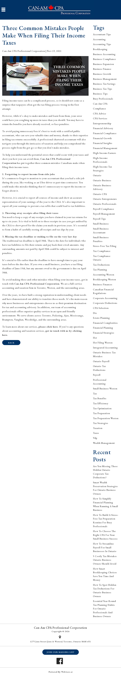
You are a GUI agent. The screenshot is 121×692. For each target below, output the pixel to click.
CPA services (100, 118)
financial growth (102, 138)
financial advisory (103, 128)
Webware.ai (67, 672)
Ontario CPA (100, 194)
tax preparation (101, 413)
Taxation (97, 428)
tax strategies (100, 423)
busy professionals (103, 98)
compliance (99, 108)
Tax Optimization (102, 408)
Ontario (97, 175)
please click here (48, 326)
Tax (95, 393)
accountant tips (102, 34)
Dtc (95, 313)
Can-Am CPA (100, 103)
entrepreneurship (102, 123)
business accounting (104, 54)
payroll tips (99, 218)
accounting (99, 39)
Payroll (96, 374)
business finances (102, 284)
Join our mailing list (60, 652)
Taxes (96, 433)
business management (105, 79)
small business (101, 223)
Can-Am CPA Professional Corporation (36, 283)
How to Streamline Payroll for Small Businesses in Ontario (104, 547)
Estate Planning (101, 317)
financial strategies (103, 332)
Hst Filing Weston (103, 342)
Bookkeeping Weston (104, 279)
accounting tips (102, 44)
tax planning (100, 269)
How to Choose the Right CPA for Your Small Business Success (105, 535)
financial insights (102, 143)
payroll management (104, 213)
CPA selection (101, 308)
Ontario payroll (101, 361)
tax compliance (101, 251)
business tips (100, 93)
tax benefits (99, 398)
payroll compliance (103, 208)
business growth (102, 74)
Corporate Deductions (105, 303)
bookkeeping (100, 49)
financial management (105, 148)
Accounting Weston (103, 274)
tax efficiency (100, 403)
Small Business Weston (105, 388)
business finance (102, 69)
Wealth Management (104, 443)
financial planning (103, 327)
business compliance (104, 59)
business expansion (103, 64)
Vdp (95, 438)
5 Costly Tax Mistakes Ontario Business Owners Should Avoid (105, 560)
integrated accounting (105, 347)
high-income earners (104, 153)
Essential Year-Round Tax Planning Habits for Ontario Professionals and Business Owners (104, 609)
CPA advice (99, 113)
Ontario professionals (104, 203)
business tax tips (102, 88)
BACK (11, 342)
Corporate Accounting (105, 298)
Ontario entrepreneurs (105, 198)
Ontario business (102, 180)
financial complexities (105, 322)
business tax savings (104, 83)
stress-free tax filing (104, 246)
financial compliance (104, 133)
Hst (95, 337)
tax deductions (101, 264)
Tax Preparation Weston (105, 418)
